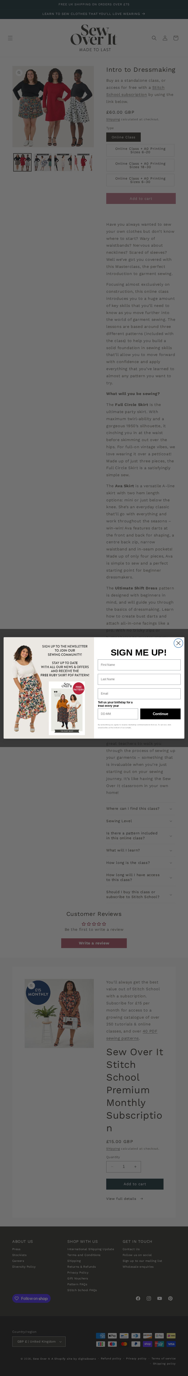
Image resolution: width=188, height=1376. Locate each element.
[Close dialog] (178, 643)
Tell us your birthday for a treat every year (115, 704)
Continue (160, 714)
